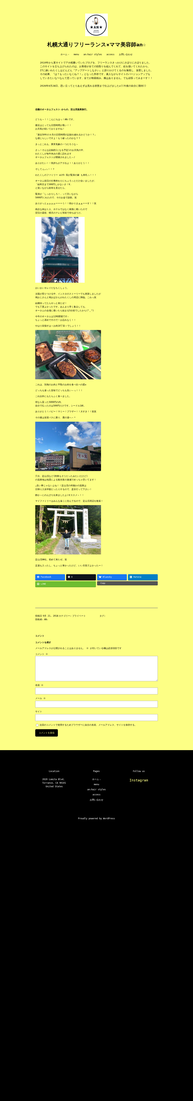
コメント (41, 654)
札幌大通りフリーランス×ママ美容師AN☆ (96, 44)
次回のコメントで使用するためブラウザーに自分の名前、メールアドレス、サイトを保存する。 (88, 725)
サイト (38, 711)
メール (40, 698)
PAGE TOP (184, 1064)
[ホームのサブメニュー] (68, 54)
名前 (39, 685)
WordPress (109, 818)
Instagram (138, 780)
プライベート (79, 616)
